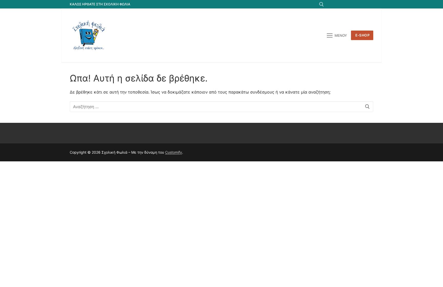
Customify (173, 152)
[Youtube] (351, 4)
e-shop (362, 35)
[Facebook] (332, 4)
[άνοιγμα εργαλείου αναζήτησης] (321, 4)
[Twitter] (341, 4)
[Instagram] (360, 4)
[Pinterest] (369, 4)
